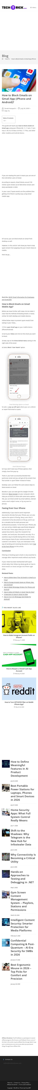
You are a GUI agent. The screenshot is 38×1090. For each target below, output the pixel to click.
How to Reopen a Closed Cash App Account (19, 670)
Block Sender (13, 494)
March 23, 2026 (15, 915)
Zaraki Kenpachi (10, 108)
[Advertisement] (19, 30)
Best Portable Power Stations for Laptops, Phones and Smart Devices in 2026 (22, 792)
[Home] (2, 59)
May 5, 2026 (14, 887)
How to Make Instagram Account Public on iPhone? (19, 636)
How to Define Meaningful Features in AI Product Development (20, 768)
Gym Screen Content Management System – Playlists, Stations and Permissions (22, 901)
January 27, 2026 (15, 960)
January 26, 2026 (15, 984)
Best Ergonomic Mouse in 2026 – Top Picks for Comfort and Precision (21, 971)
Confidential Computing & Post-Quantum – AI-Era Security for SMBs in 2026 (22, 947)
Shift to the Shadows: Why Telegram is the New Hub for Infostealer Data (21, 837)
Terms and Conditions (25, 1084)
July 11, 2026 (14, 826)
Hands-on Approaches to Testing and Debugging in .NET (22, 877)
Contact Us (17, 1082)
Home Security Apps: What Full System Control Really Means (21, 815)
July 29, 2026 (14, 781)
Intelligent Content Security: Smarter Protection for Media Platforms (23, 925)
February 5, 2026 (15, 936)
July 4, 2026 (14, 867)
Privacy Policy (25, 1082)
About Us (9, 1082)
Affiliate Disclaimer (12, 1084)
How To (7, 111)
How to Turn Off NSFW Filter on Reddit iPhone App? (19, 703)
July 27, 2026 (14, 805)
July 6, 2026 (14, 850)
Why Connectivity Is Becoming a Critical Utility (23, 858)
